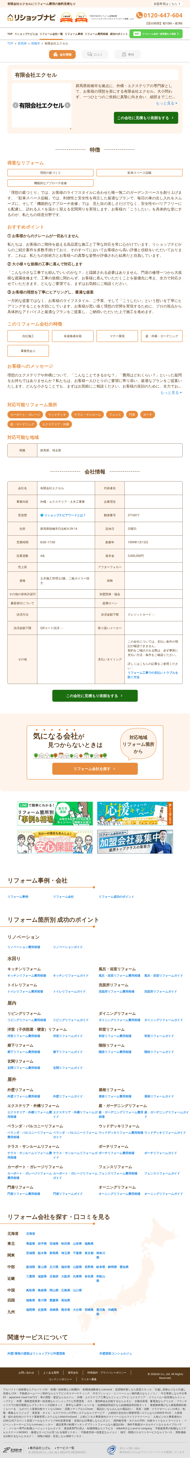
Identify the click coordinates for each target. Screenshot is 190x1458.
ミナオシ (54, 1432)
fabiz (40, 1409)
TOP (10, 34)
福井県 (65, 1267)
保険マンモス (59, 1436)
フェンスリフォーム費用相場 (118, 1173)
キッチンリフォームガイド (71, 975)
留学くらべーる (80, 1405)
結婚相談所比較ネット (122, 1405)
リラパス (146, 1432)
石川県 (54, 1267)
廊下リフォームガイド (68, 1052)
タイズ (35, 1428)
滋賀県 (42, 1276)
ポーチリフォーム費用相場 (116, 1153)
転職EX (65, 1389)
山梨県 (77, 1267)
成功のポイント (119, 34)
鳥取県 (30, 1290)
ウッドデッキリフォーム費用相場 (121, 1133)
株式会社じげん (40, 1448)
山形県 (77, 1243)
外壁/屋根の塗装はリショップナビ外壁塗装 (36, 1353)
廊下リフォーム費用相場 (23, 1052)
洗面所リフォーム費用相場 (116, 991)
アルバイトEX (25, 1389)
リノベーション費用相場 (23, 947)
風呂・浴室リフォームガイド (163, 975)
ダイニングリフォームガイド (163, 1020)
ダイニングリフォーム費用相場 (119, 1020)
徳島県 (30, 1300)
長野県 (89, 1267)
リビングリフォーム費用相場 (26, 1020)
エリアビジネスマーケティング (54, 1393)
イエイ (99, 1432)
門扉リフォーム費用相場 (23, 1194)
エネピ (109, 1401)
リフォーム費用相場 (96, 34)
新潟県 (30, 1267)
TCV (23, 1397)
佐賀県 (42, 1310)
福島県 (89, 1243)
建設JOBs (90, 1424)
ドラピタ (88, 1428)
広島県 (65, 1290)
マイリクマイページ (115, 1416)
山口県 (77, 1290)
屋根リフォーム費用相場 (115, 1096)
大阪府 (65, 1276)
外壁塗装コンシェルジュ (115, 1353)
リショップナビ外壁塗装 (50, 1401)
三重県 (30, 1276)
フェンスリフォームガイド (162, 1173)
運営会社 (73, 1372)
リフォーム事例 (74, 34)
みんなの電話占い (114, 1409)
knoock (97, 1389)
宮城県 (54, 1243)
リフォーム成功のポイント (116, 897)
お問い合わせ (26, 1372)
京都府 (54, 1276)
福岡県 (30, 1310)
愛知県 (124, 1267)
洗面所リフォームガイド (160, 991)
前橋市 (35, 43)
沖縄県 (112, 1310)
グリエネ (154, 1401)
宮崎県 (89, 1310)
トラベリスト (147, 1420)
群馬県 (22, 43)
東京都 (89, 1253)
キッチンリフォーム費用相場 (26, 975)
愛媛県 (54, 1300)
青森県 (30, 1243)
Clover (79, 1409)
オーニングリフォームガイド (163, 1194)
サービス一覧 (65, 1448)
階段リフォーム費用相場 (115, 1052)
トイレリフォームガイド (69, 991)
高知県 (65, 1300)
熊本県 (65, 1310)
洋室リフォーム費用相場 (23, 1036)
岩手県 (42, 1243)
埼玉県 (65, 1253)
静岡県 (112, 1267)
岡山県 (54, 1290)
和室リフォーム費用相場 (115, 1036)
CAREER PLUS (139, 1412)
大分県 (77, 1310)
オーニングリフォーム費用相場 (119, 1194)
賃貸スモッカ (133, 1389)
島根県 (42, 1290)
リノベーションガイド (68, 947)
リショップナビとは (26, 34)
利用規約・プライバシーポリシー (106, 1372)
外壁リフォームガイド (68, 1096)
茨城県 (30, 1253)
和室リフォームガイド (159, 1036)
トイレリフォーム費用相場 (25, 991)
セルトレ (57, 1397)
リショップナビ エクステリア (111, 1397)
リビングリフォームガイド (71, 1020)
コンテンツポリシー (60, 1379)
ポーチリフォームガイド (160, 1153)
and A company (134, 1428)
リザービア (68, 1412)
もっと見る (165, 103)
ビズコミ (92, 1420)
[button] (156, 33)
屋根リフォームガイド (159, 1096)
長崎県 (54, 1310)
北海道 (30, 1233)
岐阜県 (100, 1267)
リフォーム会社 (63, 897)
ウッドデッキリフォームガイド (165, 1133)
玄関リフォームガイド (68, 1068)
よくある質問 (51, 1372)
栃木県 (42, 1253)
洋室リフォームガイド (68, 1036)
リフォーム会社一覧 (51, 34)
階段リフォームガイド (159, 1052)
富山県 (42, 1267)
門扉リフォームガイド (68, 1194)
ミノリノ (125, 1393)
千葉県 (77, 1253)
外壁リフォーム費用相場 (23, 1096)
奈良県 (89, 1276)
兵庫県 (77, 1276)
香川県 (42, 1300)
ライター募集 (89, 1379)
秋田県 (65, 1243)
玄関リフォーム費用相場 (23, 1068)
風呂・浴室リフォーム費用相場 (119, 975)
